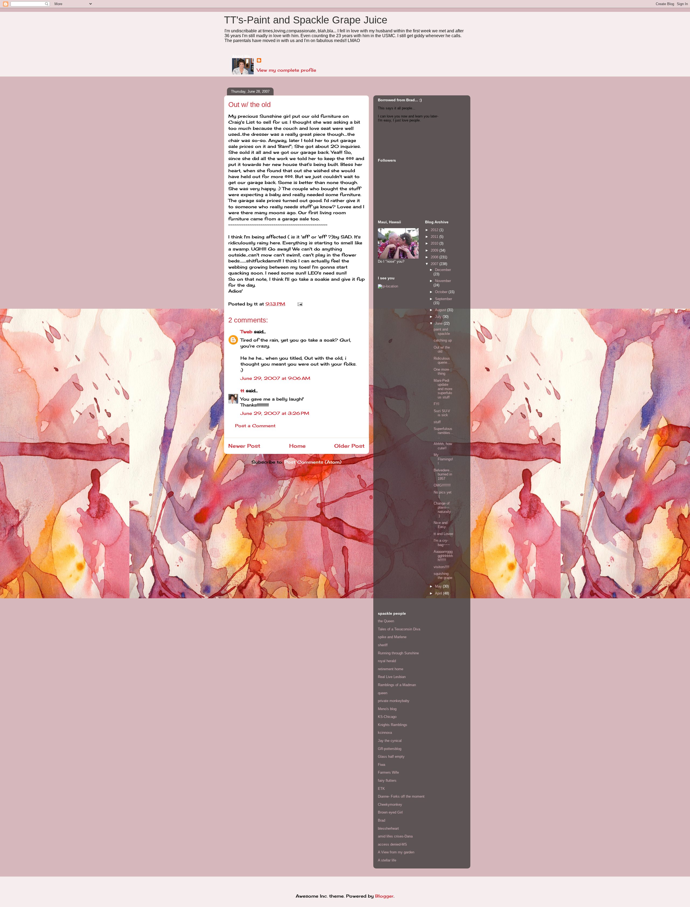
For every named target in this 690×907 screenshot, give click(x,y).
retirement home (390, 669)
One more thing (441, 371)
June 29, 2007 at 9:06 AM (275, 378)
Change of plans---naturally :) (442, 509)
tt (242, 390)
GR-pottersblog (389, 749)
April (439, 593)
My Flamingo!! (443, 459)
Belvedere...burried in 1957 (443, 474)
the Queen (386, 621)
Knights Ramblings (392, 725)
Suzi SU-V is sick (442, 413)
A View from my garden (396, 852)
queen (382, 693)
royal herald (387, 661)
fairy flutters (387, 781)
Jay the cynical (390, 741)
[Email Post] (298, 304)
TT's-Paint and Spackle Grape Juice (305, 20)
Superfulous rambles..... (443, 433)
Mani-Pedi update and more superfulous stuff (443, 388)
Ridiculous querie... (442, 360)
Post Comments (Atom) (312, 462)
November (443, 281)
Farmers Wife (388, 772)
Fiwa (381, 765)
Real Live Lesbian (392, 677)
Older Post (349, 446)
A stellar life (387, 860)
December (443, 270)
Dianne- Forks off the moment (401, 796)
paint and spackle (442, 331)
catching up (443, 340)
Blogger (384, 896)
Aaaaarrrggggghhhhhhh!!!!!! (443, 556)
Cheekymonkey (390, 804)
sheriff (383, 645)
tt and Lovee (443, 534)
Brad (381, 820)
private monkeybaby (393, 701)
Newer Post (244, 446)
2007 (435, 264)
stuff (437, 422)
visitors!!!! (441, 567)
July (439, 317)
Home (297, 446)
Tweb (246, 331)
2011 (435, 237)
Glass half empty (391, 757)
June (439, 323)
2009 (435, 250)
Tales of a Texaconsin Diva (399, 629)
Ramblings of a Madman (397, 685)
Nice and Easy (440, 525)
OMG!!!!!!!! (442, 485)
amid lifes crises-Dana (395, 836)
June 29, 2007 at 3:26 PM (274, 413)
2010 (435, 243)
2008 (435, 257)
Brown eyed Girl (390, 812)
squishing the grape (443, 576)
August (441, 310)
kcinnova (385, 733)
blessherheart (388, 828)
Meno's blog (387, 709)
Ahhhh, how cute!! (443, 446)
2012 (435, 230)
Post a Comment (255, 425)
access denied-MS (392, 844)
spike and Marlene (392, 637)
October (441, 292)
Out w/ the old (442, 349)
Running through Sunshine (398, 653)
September (443, 299)
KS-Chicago (387, 717)
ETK (381, 789)
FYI (436, 404)
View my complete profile (286, 70)
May (439, 586)
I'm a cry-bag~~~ (442, 542)
